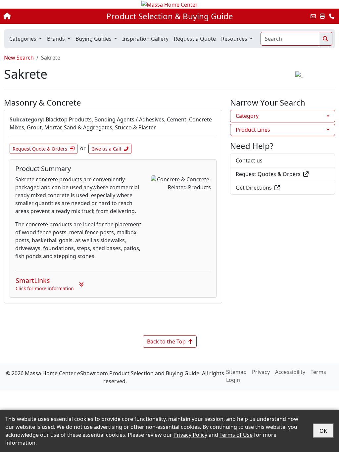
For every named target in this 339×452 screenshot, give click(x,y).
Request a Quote (195, 38)
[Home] (36, 16)
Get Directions (254, 187)
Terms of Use (236, 434)
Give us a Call (106, 149)
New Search (19, 57)
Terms (318, 372)
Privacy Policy (190, 434)
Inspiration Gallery (145, 38)
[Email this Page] (313, 16)
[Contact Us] (331, 16)
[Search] (325, 39)
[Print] (322, 16)
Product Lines (253, 129)
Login (233, 380)
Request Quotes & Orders (268, 174)
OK (323, 430)
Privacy (261, 372)
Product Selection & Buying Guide (169, 16)
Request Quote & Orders (40, 149)
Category (247, 115)
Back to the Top (166, 341)
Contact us (249, 160)
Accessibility (290, 372)
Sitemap (236, 372)
